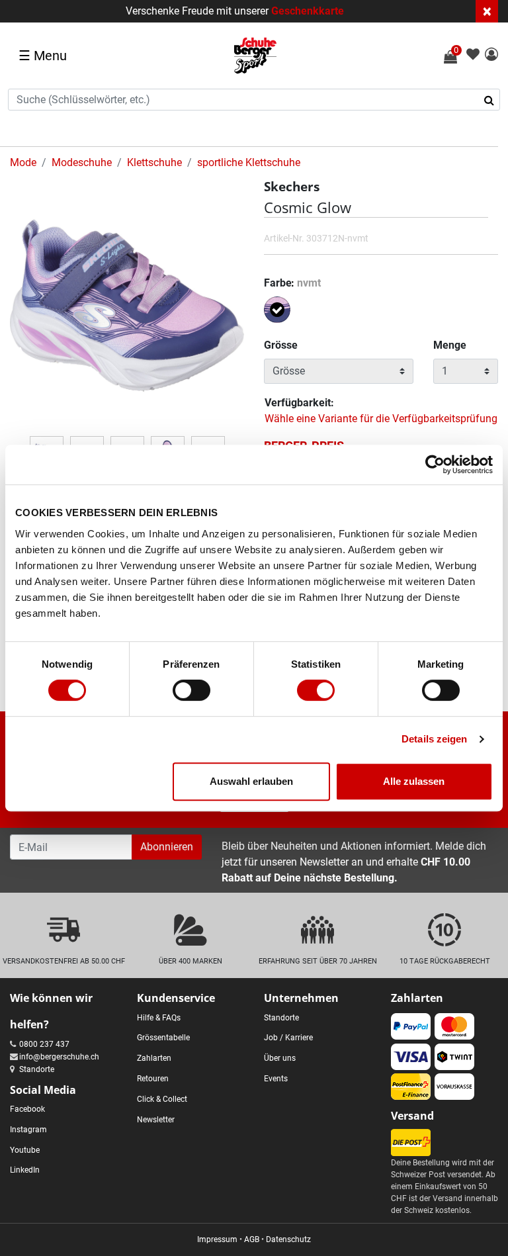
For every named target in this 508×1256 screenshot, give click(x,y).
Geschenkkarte (307, 11)
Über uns (280, 1058)
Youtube (25, 1150)
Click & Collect (162, 1099)
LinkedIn (25, 1170)
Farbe (292, 283)
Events (276, 1078)
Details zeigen (434, 738)
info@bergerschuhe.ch (59, 1056)
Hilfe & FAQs (159, 1017)
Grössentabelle (163, 1037)
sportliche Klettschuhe (248, 162)
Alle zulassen (413, 781)
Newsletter (156, 1119)
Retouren (153, 1078)
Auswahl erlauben (251, 781)
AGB (251, 1239)
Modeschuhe (82, 162)
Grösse (281, 345)
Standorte (36, 1069)
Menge (449, 345)
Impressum (217, 1239)
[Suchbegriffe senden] (493, 100)
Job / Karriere (288, 1037)
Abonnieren (166, 846)
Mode (23, 162)
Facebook (27, 1109)
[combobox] (254, 100)
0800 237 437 (44, 1044)
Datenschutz (288, 1239)
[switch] (191, 690)
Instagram (28, 1129)
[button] (491, 55)
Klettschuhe (154, 162)
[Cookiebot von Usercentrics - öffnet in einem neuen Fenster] (435, 464)
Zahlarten (154, 1058)
